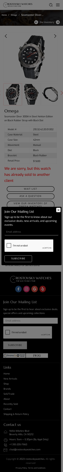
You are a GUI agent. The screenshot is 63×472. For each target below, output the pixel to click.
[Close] (58, 210)
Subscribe (18, 258)
